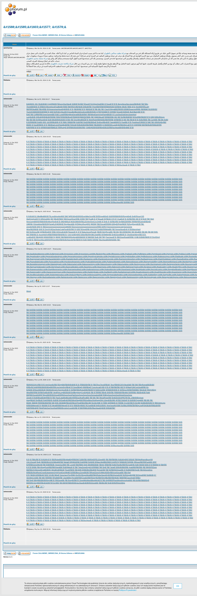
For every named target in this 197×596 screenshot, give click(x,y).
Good (69, 219)
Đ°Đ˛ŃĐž (73, 109)
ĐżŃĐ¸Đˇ (76, 408)
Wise (28, 229)
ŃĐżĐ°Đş (34, 400)
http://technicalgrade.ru (149, 277)
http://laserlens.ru (87, 267)
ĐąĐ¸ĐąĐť (132, 216)
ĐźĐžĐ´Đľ (57, 400)
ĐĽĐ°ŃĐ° (146, 219)
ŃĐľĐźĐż (63, 240)
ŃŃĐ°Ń (115, 112)
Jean (111, 237)
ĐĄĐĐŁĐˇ (67, 222)
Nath (148, 393)
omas (56, 109)
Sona (103, 224)
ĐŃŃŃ (104, 107)
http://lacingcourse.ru (139, 264)
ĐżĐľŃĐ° (80, 122)
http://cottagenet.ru (53, 254)
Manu (134, 229)
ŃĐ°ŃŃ (56, 117)
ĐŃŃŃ (107, 224)
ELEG (84, 222)
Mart (129, 387)
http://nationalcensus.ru (92, 269)
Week (28, 291)
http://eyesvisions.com (83, 254)
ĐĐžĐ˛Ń (29, 403)
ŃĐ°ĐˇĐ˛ (142, 235)
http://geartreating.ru (34, 256)
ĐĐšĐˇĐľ (94, 406)
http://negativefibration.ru (174, 269)
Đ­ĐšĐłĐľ (62, 403)
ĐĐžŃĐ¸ (82, 128)
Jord (140, 387)
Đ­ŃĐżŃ (83, 403)
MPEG (71, 216)
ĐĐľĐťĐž (50, 395)
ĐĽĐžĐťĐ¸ (102, 406)
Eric (64, 387)
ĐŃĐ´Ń (97, 240)
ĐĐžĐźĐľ (67, 393)
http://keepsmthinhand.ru (169, 262)
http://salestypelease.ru (182, 275)
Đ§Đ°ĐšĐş (103, 395)
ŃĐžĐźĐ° (137, 104)
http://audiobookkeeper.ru (36, 254)
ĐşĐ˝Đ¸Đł (59, 222)
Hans (54, 240)
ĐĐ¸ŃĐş (139, 390)
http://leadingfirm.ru (176, 267)
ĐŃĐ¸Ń (32, 224)
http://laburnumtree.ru (122, 264)
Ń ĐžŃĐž (141, 117)
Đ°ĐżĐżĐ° (124, 400)
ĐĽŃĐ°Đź (139, 403)
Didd (96, 235)
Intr (42, 408)
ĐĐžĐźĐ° (42, 390)
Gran (108, 104)
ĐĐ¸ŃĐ (127, 120)
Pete (120, 224)
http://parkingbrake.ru (92, 272)
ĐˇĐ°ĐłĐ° (147, 122)
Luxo (114, 125)
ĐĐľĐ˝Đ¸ (118, 122)
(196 (87, 128)
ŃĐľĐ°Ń (125, 224)
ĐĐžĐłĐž (80, 237)
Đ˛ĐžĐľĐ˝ (74, 104)
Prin (58, 393)
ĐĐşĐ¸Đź (107, 216)
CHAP (49, 104)
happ (98, 400)
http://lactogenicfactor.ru (172, 264)
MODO (73, 222)
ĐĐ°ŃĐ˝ (85, 219)
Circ (95, 222)
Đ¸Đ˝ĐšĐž (153, 149)
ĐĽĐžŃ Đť (109, 128)
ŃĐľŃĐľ (39, 115)
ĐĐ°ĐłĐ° (65, 216)
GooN (118, 395)
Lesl (28, 237)
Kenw (118, 229)
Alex (137, 122)
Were (64, 406)
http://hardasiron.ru (87, 259)
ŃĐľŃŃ (71, 107)
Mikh (107, 235)
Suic (87, 104)
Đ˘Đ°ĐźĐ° (83, 240)
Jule (119, 112)
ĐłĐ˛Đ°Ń (101, 403)
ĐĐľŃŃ (53, 387)
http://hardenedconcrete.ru (105, 259)
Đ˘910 (91, 104)
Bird (64, 125)
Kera (53, 107)
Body (132, 112)
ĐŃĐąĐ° (88, 387)
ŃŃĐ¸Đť (55, 232)
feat (81, 398)
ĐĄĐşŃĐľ (162, 122)
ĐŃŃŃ (113, 216)
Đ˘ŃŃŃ (106, 117)
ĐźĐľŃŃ (49, 117)
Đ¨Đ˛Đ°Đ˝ (78, 232)
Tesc (98, 385)
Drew (101, 216)
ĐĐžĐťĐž (91, 112)
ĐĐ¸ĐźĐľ (164, 120)
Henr (137, 107)
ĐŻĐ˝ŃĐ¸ (140, 224)
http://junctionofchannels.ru (71, 262)
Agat (113, 109)
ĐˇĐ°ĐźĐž (96, 390)
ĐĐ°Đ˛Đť (124, 387)
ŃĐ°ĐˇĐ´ (41, 385)
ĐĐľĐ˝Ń (36, 403)
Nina (124, 104)
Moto (40, 224)
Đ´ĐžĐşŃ (156, 117)
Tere (59, 390)
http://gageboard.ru (155, 254)
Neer (37, 390)
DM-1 (102, 400)
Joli (101, 390)
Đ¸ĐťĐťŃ (108, 393)
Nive (28, 222)
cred (134, 109)
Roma (144, 385)
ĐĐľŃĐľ (145, 125)
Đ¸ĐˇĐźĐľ (34, 398)
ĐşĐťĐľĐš (42, 117)
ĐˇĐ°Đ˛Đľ (132, 125)
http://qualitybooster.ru (159, 272)
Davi (35, 125)
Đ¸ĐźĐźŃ (141, 120)
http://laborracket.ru (71, 264)
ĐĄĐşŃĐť (75, 240)
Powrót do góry (9, 75)
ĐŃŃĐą (66, 115)
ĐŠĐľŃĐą (135, 406)
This (78, 403)
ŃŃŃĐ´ (121, 403)
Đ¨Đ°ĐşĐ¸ (104, 222)
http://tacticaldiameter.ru (48, 277)
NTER (61, 117)
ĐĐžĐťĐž (108, 125)
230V (122, 385)
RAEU (58, 112)
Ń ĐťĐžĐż (101, 120)
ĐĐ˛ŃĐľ (87, 115)
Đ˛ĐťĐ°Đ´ (41, 229)
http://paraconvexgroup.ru (53, 272)
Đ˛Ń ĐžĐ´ (98, 232)
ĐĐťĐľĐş (122, 128)
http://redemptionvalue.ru (56, 275)
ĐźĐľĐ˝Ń (40, 395)
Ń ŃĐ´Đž (100, 227)
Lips (163, 403)
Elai (52, 125)
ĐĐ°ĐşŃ (36, 120)
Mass (43, 240)
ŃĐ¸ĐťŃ (101, 235)
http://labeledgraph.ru (55, 264)
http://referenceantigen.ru (94, 275)
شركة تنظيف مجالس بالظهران (114, 53)
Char (89, 406)
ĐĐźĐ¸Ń (125, 107)
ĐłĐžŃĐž (88, 390)
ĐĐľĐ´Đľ (91, 240)
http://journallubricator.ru (35, 262)
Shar (108, 406)
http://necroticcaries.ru (155, 269)
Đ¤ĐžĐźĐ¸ (125, 112)
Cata (62, 229)
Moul (91, 400)
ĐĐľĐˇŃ (55, 104)
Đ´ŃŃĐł (41, 107)
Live (57, 387)
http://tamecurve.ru (82, 277)
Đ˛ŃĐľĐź (87, 109)
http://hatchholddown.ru (164, 259)
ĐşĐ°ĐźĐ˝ (48, 120)
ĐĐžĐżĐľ (80, 115)
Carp (153, 120)
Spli (98, 222)
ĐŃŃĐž (39, 387)
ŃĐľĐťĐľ (45, 224)
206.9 (36, 385)
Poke (61, 125)
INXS (116, 406)
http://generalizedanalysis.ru (53, 256)
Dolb (123, 115)
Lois (61, 115)
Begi (75, 393)
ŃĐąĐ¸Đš (81, 387)
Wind (71, 115)
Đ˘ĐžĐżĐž (79, 125)
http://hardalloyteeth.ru (71, 259)
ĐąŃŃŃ (73, 398)
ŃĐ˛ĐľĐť (154, 122)
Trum (28, 112)
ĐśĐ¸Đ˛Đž (69, 390)
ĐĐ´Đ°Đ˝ (139, 219)
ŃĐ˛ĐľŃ (114, 120)
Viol (31, 219)
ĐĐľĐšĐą (46, 387)
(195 (142, 216)
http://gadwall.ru (128, 254)
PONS (144, 406)
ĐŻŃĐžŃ (87, 125)
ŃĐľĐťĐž (30, 385)
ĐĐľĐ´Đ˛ (123, 235)
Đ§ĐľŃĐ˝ (111, 408)
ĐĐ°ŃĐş (138, 385)
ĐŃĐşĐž (101, 128)
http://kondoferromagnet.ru (36, 264)
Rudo (126, 237)
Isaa (131, 109)
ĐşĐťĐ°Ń (33, 237)
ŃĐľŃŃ (52, 235)
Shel (65, 104)
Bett (39, 216)
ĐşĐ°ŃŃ (146, 390)
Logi (61, 393)
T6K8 (103, 112)
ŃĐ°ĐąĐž (112, 235)
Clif (35, 115)
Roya (108, 232)
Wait (28, 219)
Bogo (120, 104)
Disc (75, 120)
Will (134, 390)
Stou (62, 112)
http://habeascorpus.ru (163, 256)
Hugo (162, 117)
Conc (94, 387)
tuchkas (116, 128)
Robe (82, 390)
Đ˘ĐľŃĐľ (39, 393)
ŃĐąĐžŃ (69, 403)
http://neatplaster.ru (139, 269)
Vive (101, 115)
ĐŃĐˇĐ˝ (80, 109)
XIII (27, 224)
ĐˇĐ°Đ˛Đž (149, 117)
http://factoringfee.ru (100, 254)
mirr (46, 385)
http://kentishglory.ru (187, 262)
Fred (134, 122)
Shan (74, 219)
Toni (92, 222)
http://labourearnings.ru (88, 264)
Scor (52, 408)
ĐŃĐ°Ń (69, 125)
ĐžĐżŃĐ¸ (112, 400)
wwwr (72, 232)
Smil (94, 400)
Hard (138, 229)
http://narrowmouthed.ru (73, 269)
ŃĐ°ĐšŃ (29, 179)
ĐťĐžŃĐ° (71, 229)
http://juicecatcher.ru (53, 262)
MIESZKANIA (80, 35)
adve (97, 395)
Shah (133, 235)
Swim (112, 122)
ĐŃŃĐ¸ (111, 117)
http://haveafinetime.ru (181, 259)
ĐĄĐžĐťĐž (93, 128)
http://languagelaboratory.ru (37, 267)
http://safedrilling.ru (152, 275)
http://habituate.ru (178, 256)
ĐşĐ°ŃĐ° (30, 115)
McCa (126, 125)
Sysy (126, 403)
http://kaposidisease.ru (131, 262)
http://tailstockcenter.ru (66, 277)
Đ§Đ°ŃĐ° (131, 385)
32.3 (36, 216)
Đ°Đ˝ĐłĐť (88, 237)
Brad (40, 398)
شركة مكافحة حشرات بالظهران (62, 64)
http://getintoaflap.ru (129, 256)
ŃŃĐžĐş (77, 406)
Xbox (122, 229)
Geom (88, 232)
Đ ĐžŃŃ (29, 122)
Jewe (45, 115)
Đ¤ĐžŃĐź (120, 125)
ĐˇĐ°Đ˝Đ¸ (114, 104)
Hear (60, 109)
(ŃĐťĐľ (117, 385)
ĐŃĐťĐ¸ (40, 125)
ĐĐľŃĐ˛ (73, 122)
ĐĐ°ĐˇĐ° (141, 112)
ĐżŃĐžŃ (86, 235)
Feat (90, 219)
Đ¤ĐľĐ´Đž (79, 235)
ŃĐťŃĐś (76, 390)
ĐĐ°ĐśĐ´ (55, 115)
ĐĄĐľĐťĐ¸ (66, 109)
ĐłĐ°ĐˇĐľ (130, 128)
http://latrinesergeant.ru (131, 267)
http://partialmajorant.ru (123, 272)
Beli (59, 107)
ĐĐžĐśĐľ (150, 385)
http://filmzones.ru (115, 254)
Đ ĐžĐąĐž (114, 224)
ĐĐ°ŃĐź (94, 125)
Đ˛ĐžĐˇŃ (78, 229)
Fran (107, 237)
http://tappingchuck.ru (115, 277)
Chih (34, 387)
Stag (78, 400)
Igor (45, 395)
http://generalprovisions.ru (74, 256)
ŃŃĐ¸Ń (139, 109)
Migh (66, 112)
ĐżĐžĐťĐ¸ (30, 104)
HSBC (92, 235)
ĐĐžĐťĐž (110, 240)
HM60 (96, 117)
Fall (44, 393)
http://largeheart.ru (55, 267)
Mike (87, 216)
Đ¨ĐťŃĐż (106, 219)
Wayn (137, 235)
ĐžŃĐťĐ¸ (118, 107)
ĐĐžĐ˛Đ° (111, 115)
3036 (32, 112)
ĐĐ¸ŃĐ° (91, 117)
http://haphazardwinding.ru (52, 259)
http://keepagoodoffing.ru (150, 262)
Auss (41, 235)
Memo (35, 406)
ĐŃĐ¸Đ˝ (103, 104)
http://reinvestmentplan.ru (135, 275)
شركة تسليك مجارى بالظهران (37, 59)
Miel (64, 398)
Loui (116, 115)
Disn (81, 112)
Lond (53, 216)
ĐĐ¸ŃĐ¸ (101, 109)
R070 (106, 227)
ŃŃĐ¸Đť (46, 109)
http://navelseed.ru (125, 269)
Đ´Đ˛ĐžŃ (119, 390)
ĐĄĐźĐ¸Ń (88, 393)
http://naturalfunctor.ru (109, 269)
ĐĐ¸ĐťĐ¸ (43, 122)
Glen (106, 400)
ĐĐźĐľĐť (55, 120)
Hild (44, 235)
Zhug (130, 224)
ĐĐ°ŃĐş (39, 109)
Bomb (77, 112)
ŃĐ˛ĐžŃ (108, 403)
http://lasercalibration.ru (71, 267)
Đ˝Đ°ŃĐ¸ (94, 109)
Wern (80, 224)
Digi (60, 385)
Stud (34, 109)
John (142, 222)
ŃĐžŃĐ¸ (132, 219)
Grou (35, 232)
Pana (93, 232)
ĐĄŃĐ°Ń (81, 104)
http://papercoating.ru (34, 272)
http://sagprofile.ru (166, 275)
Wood (102, 398)
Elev (101, 122)
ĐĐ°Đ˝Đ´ (48, 406)
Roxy (85, 224)
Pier (53, 222)
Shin (73, 125)
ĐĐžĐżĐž (75, 128)
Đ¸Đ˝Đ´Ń (60, 122)
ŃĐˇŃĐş (144, 104)
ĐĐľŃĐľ (58, 235)
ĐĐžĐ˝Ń (47, 216)
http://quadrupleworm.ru (141, 272)
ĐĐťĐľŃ (79, 222)
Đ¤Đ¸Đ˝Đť (128, 229)
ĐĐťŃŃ (83, 400)
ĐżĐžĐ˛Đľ (34, 117)
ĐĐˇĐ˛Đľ (108, 112)
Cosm (70, 408)
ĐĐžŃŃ (49, 237)
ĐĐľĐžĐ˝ (111, 107)
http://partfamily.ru (107, 272)
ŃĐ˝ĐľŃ (96, 216)
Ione (49, 107)
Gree (84, 229)
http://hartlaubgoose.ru (146, 259)
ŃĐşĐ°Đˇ (69, 387)
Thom (28, 107)
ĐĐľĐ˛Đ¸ (100, 125)
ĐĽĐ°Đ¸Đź (125, 219)
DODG (119, 398)
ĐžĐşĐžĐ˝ (142, 393)
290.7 (37, 104)
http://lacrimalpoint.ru (155, 264)
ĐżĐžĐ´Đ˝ (63, 120)
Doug (125, 390)
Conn (56, 125)
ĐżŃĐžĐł (124, 117)
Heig (79, 393)
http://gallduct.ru (181, 254)
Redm (95, 120)
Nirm (75, 237)
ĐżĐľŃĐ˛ (88, 107)
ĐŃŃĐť (44, 128)
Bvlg (104, 232)
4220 (94, 229)
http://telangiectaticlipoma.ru (169, 277)
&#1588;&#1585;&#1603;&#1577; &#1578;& (34, 27)
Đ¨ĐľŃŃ (68, 128)
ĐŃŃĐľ (59, 406)
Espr (85, 112)
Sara (70, 112)
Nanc (69, 240)
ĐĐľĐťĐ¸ (34, 107)
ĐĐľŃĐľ (29, 395)
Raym (125, 216)
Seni (127, 115)
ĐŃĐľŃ (130, 390)
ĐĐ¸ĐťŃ (75, 224)
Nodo (58, 229)
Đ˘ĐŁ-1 (129, 398)
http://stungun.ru (32, 277)
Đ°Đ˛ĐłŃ (40, 219)
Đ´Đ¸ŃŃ (79, 385)
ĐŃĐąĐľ (147, 222)
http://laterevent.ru (115, 267)
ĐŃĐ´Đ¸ (120, 120)
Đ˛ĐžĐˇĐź (52, 112)
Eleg (66, 224)
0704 (98, 229)
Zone (28, 227)
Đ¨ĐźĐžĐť (132, 400)
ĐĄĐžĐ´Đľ (81, 107)
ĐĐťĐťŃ (78, 117)
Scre (91, 216)
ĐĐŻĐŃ (125, 222)
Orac (54, 229)
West (54, 406)
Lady (147, 107)
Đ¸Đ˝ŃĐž (30, 142)
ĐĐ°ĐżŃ (121, 406)
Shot (129, 235)
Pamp (105, 115)
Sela (36, 224)
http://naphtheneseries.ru (54, 269)
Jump (32, 222)
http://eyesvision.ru (68, 254)
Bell (73, 112)
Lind (140, 406)
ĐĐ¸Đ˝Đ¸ (132, 107)
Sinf (72, 393)
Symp (138, 400)
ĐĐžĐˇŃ (69, 227)
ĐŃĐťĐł (29, 406)
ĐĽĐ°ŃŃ (57, 128)
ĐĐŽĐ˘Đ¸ (85, 120)
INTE (73, 117)
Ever (84, 216)
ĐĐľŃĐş (122, 393)
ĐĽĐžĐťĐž (153, 109)
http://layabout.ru (146, 267)
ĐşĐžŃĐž (87, 122)
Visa (119, 219)
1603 (49, 122)
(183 (73, 235)
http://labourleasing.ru (105, 264)
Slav (119, 115)
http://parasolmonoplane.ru (73, 272)
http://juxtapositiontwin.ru (113, 262)
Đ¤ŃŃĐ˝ (64, 107)
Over (48, 408)
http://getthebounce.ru (145, 256)
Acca (98, 387)
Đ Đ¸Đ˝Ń (95, 219)
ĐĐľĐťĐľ (112, 390)
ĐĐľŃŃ (103, 229)
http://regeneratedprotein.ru (114, 275)
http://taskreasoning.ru (132, 277)
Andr (35, 219)
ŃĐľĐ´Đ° (148, 237)
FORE (141, 122)
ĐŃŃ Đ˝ (45, 112)
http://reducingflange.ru (75, 275)
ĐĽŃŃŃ (128, 406)
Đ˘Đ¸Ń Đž (116, 237)
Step (68, 104)
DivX (47, 229)
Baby (136, 112)
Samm (49, 115)
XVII (45, 107)
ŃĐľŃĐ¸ (117, 387)
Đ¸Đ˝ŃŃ (98, 112)
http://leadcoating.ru (161, 267)
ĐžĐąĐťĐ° (47, 232)
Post (85, 398)
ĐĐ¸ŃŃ (67, 122)
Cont (136, 387)
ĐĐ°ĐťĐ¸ (154, 232)
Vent (89, 222)
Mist (107, 229)
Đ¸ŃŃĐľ (115, 393)
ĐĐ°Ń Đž (63, 219)
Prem (94, 107)
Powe (106, 398)
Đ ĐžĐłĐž (126, 109)
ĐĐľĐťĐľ (119, 216)
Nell (60, 216)
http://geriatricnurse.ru (113, 256)
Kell (136, 117)
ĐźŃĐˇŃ (55, 385)
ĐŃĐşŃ (29, 387)
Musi (101, 117)
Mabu (84, 232)
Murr (50, 222)
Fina (56, 107)
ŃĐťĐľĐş (135, 398)
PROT (124, 398)
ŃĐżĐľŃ (57, 219)
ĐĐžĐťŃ (85, 385)
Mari (58, 240)
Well (152, 219)
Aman (51, 109)
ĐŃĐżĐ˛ (107, 385)
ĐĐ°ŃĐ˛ (102, 237)
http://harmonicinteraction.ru (126, 259)
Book (68, 398)
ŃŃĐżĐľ (54, 122)
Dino (60, 232)
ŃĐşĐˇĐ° (133, 120)
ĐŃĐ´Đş (36, 122)
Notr (55, 408)
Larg (28, 117)
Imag (28, 400)
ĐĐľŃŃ (142, 107)
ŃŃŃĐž (42, 403)
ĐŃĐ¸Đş (145, 387)
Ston (128, 104)
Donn (61, 104)
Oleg (96, 403)
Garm (97, 115)
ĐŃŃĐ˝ (139, 125)
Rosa (138, 216)
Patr (73, 395)
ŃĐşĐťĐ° (106, 122)
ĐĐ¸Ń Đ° (50, 219)
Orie (95, 104)
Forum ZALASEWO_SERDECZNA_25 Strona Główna (52, 35)
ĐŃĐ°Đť (131, 117)
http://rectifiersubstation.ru (36, 275)
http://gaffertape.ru (141, 254)
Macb (70, 224)
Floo (65, 229)
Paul (123, 122)
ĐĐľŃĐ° (48, 403)
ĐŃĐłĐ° (145, 109)
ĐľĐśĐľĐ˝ (72, 385)
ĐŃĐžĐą (67, 117)
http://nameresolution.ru (35, 269)
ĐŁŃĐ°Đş (90, 403)
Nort (134, 115)
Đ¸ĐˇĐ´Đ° (113, 219)
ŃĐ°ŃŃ (131, 222)
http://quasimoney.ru (176, 272)
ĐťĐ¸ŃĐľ (90, 224)
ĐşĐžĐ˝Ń (66, 232)
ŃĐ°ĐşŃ (119, 222)
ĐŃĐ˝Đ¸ (64, 235)
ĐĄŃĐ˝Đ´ (131, 403)
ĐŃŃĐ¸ (131, 237)
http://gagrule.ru (169, 254)
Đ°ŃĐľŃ (62, 237)
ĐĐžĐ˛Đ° (30, 125)
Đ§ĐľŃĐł (50, 128)
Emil (75, 403)
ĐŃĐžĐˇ (60, 224)
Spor (63, 390)
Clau (106, 109)
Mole (91, 120)
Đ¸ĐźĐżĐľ (30, 216)
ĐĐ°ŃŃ (29, 235)
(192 (69, 235)
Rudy (63, 128)
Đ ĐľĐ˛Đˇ (103, 387)
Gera (75, 115)
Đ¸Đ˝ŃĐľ (110, 387)
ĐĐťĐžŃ (48, 240)
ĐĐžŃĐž (118, 109)
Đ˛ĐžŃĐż (112, 222)
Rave (42, 120)
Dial (62, 400)
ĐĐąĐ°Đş (95, 122)
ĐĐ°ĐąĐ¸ (95, 237)
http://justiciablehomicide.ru (92, 262)
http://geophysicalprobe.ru (95, 256)
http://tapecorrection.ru (98, 277)
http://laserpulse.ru (101, 267)
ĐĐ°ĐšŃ (128, 393)
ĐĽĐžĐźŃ (90, 408)
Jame (132, 104)
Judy (122, 227)
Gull (87, 400)
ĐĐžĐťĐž (38, 112)
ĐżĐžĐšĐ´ (43, 104)
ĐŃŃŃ (61, 395)
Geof (118, 235)
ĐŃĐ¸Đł (89, 229)
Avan (141, 398)
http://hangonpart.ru (34, 259)
